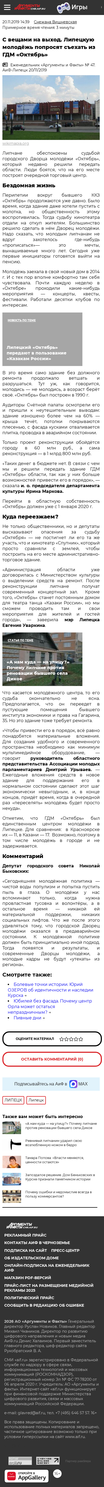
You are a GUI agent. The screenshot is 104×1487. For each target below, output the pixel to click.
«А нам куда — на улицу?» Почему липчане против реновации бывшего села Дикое (61, 1126)
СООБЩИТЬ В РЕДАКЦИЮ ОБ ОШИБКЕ (44, 1305)
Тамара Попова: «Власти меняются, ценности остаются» (54, 1160)
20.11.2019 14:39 (16, 22)
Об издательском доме (31, 1258)
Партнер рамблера (78, 1461)
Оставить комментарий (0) (52, 1059)
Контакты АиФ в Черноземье (37, 1242)
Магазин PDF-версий (27, 1277)
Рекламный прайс (25, 1235)
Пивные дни (27, 1017)
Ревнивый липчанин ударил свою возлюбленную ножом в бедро (53, 1143)
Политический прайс (29, 1297)
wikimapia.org (15, 143)
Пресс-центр (65, 1250)
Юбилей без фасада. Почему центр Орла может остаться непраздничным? (50, 1006)
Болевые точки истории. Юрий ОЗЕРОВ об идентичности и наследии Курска (50, 990)
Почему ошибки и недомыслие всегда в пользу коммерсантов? (58, 1194)
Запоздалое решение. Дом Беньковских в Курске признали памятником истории (60, 1177)
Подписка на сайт (25, 1250)
